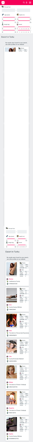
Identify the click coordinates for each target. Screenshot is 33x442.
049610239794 (13, 387)
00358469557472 (14, 438)
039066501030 (13, 283)
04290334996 (13, 361)
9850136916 (12, 413)
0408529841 (12, 309)
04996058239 (13, 335)
